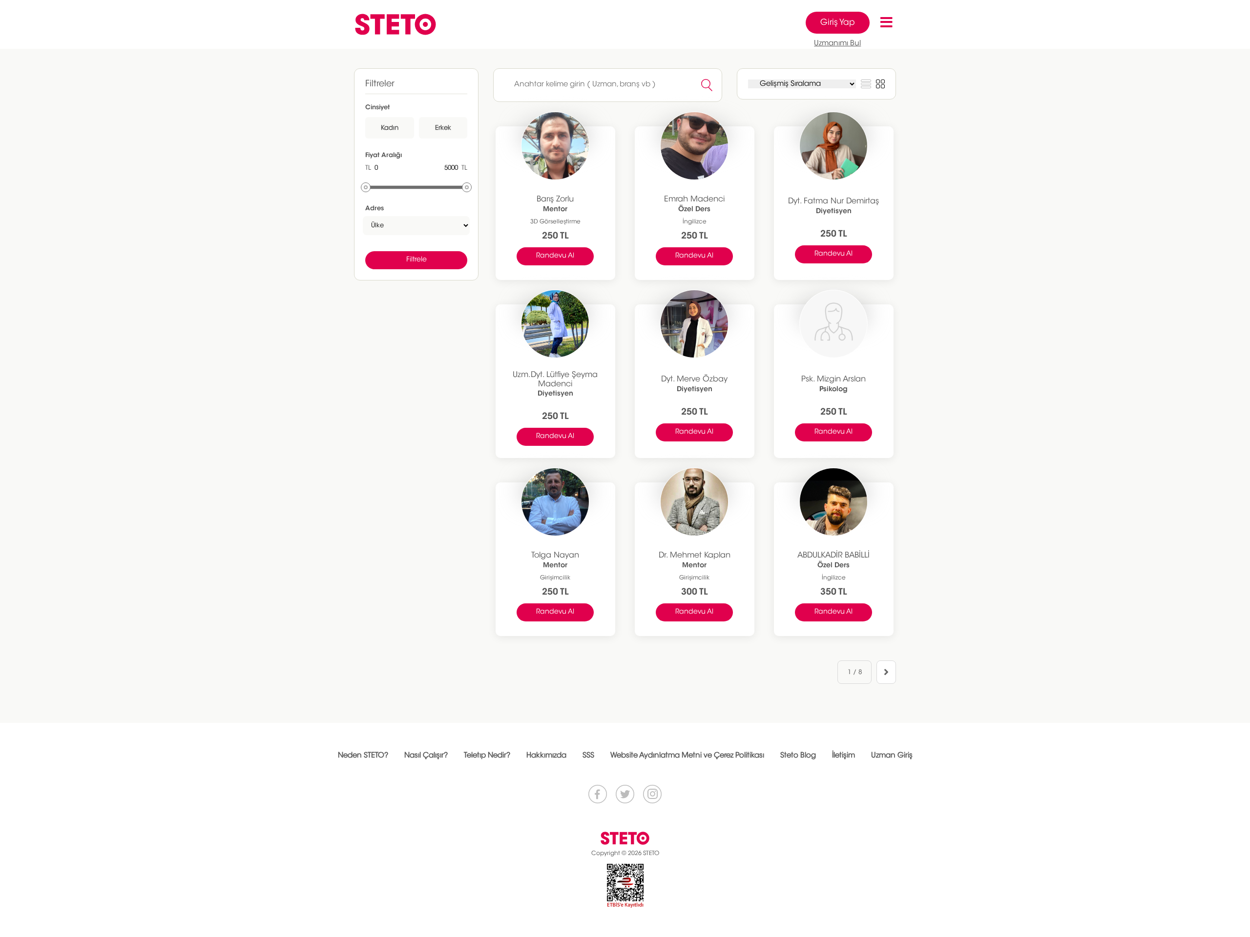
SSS (588, 755)
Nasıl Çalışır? (426, 755)
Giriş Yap (837, 23)
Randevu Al (555, 256)
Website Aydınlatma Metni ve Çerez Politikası (687, 755)
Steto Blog (798, 755)
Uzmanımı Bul (837, 43)
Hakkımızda (546, 755)
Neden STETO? (363, 755)
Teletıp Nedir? (487, 755)
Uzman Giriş (892, 755)
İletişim (843, 755)
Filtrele (416, 260)
